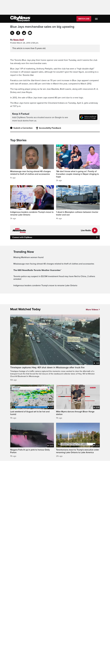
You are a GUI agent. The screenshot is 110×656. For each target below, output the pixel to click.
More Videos (92, 309)
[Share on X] (12, 33)
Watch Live (83, 19)
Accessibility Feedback (50, 128)
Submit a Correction (23, 128)
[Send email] (30, 33)
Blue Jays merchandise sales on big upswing (42, 27)
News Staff (18, 39)
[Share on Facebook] (18, 33)
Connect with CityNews (22, 237)
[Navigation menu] (96, 19)
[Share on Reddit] (24, 33)
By (17, 39)
